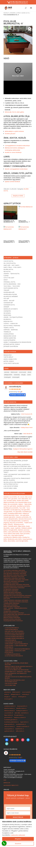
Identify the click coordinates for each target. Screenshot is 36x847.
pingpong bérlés (9, 724)
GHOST (6, 280)
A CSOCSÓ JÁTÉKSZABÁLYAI (12, 628)
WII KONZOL (7, 313)
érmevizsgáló (15, 377)
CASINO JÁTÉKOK (9, 334)
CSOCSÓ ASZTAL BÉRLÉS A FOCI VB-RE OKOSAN (18, 468)
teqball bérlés (19, 729)
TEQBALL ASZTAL (9, 327)
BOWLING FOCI (8, 321)
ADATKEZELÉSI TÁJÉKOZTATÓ (11, 785)
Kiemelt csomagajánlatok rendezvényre (16, 169)
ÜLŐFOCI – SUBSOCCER (10, 323)
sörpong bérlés (9, 729)
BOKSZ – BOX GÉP (9, 300)
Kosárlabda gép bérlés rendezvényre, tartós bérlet (16, 584)
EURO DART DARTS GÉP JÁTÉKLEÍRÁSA (14, 631)
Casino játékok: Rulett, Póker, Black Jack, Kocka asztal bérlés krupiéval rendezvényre (17, 615)
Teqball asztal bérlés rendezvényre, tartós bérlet (16, 600)
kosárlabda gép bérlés (10, 719)
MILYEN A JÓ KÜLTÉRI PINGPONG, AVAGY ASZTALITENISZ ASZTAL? (15, 680)
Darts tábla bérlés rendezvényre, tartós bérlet (15, 575)
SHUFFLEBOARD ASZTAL (11, 288)
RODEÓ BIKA (7, 315)
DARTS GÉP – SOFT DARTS (11, 265)
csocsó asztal (22, 372)
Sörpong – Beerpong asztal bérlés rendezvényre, (16, 602)
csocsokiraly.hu (15, 386)
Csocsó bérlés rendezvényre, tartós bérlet (14, 570)
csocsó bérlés (8, 713)
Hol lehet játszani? (10, 133)
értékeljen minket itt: (17, 395)
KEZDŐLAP (6, 13)
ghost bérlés (8, 717)
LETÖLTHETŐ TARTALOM (11, 363)
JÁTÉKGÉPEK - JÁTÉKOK (15, 13)
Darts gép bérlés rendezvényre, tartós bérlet (15, 573)
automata (6, 372)
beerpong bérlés (22, 706)
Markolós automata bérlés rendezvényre (14, 613)
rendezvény (17, 374)
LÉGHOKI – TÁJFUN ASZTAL (12, 273)
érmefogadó (7, 377)
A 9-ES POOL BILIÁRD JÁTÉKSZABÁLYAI (14, 636)
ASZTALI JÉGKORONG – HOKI (12, 284)
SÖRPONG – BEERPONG (11, 330)
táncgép (23, 374)
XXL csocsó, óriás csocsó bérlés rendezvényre (15, 572)
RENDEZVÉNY (8, 355)
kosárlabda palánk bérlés (11, 722)
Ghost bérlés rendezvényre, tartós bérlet (14, 581)
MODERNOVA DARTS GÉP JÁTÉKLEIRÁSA (14, 633)
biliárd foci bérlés (9, 708)
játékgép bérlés (8, 374)
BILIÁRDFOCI (7, 319)
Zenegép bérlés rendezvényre (11, 611)
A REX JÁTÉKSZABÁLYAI (10, 640)
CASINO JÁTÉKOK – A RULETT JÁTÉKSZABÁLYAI (16, 644)
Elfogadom (18, 839)
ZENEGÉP (6, 307)
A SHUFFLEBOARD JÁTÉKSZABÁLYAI (13, 642)
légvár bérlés (24, 722)
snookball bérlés (21, 724)
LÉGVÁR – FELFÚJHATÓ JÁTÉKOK (13, 317)
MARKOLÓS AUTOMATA (11, 309)
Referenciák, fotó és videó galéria (14, 112)
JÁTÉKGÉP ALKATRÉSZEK (11, 346)
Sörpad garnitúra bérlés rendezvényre (13, 620)
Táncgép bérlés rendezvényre (11, 583)
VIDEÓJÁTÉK (7, 311)
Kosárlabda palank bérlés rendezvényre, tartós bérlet (17, 586)
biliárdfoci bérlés (21, 708)
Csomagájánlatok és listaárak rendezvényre (17, 145)
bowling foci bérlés (22, 710)
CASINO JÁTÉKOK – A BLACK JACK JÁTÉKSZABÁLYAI (17, 649)
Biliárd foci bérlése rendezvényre (12, 617)
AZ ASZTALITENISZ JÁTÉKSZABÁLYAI (14, 656)
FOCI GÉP (6, 298)
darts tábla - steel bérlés (22, 713)
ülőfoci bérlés (20, 731)
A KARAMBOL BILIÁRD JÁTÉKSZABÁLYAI (14, 638)
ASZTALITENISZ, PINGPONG (12, 325)
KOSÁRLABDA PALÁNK (10, 294)
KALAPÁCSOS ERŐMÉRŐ (11, 296)
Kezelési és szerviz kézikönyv (13, 152)
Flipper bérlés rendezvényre (11, 605)
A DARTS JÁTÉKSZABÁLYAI (11, 629)
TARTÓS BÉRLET (8, 357)
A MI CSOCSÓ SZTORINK (11, 486)
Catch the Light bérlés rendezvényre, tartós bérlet (16, 580)
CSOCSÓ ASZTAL (8, 261)
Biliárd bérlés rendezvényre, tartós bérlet (14, 576)
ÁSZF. (5, 780)
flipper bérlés (8, 715)
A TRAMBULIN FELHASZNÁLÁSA (12, 654)
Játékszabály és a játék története (14, 131)
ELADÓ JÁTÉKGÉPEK (9, 340)
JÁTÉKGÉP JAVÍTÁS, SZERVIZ (12, 344)
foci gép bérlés (19, 715)
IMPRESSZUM (7, 782)
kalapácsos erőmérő (20, 717)
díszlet (29, 372)
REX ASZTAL (7, 271)
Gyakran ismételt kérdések (12, 181)
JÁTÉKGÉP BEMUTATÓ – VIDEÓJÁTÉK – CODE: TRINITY (18, 671)
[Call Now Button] (4, 843)
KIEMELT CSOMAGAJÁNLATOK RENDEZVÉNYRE (17, 342)
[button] (29, 28)
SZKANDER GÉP (8, 303)
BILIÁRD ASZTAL (26, 13)
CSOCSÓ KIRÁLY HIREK (10, 488)
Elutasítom (18, 843)
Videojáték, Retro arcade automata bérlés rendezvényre (17, 595)
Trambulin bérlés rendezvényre (11, 603)
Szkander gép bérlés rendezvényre (12, 592)
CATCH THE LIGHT (9, 278)
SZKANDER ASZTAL (9, 305)
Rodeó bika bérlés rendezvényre (12, 606)
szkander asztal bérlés (22, 726)
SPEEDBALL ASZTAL (9, 282)
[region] (18, 833)
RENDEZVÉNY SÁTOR (10, 336)
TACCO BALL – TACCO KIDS (12, 286)
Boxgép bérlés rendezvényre (11, 591)
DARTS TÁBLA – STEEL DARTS (12, 267)
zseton (29, 374)
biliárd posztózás (9, 710)
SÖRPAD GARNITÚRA (10, 338)
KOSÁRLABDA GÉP (9, 292)
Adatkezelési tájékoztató (18, 835)
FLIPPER (6, 276)
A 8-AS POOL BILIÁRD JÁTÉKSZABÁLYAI (14, 635)
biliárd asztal (14, 372)
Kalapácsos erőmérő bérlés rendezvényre (14, 587)
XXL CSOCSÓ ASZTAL (10, 263)
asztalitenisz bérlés (10, 706)
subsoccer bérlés (9, 726)
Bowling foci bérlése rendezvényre (12, 619)
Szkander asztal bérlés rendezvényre (13, 594)
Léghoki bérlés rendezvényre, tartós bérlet (14, 578)
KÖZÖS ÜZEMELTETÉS (10, 359)
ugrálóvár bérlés (9, 731)
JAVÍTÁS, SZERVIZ (9, 361)
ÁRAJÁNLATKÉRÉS (18, 196)
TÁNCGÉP (6, 290)
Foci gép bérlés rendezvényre (11, 589)
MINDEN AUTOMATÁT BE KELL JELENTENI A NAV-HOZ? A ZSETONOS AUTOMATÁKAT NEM (18, 667)
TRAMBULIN (7, 332)
